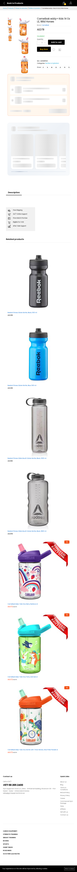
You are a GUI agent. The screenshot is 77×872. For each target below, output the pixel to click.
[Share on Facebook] (43, 67)
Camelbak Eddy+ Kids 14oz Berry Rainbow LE (23, 604)
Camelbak (45, 25)
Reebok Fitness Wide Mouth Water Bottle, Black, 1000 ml (27, 458)
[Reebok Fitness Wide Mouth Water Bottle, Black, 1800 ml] (38, 498)
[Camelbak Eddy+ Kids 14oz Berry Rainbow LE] (38, 571)
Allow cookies (69, 869)
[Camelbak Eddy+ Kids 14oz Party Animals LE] (38, 644)
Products (11, 8)
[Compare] (60, 50)
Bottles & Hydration (34, 8)
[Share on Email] (64, 67)
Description (14, 192)
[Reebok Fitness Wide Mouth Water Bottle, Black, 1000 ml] (38, 426)
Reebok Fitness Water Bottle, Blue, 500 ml (22, 385)
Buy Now (44, 49)
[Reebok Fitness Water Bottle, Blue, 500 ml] (38, 353)
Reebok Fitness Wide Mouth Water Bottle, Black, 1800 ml (27, 531)
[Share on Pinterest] (51, 67)
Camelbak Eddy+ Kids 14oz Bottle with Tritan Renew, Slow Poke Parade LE (33, 750)
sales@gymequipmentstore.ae (14, 793)
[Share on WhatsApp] (60, 67)
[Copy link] (69, 67)
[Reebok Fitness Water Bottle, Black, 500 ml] (38, 280)
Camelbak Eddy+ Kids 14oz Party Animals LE (23, 677)
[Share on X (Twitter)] (47, 67)
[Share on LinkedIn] (56, 67)
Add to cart (56, 42)
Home (5, 8)
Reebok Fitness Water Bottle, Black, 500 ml (22, 313)
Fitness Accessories (21, 8)
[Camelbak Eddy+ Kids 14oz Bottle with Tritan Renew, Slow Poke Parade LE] (38, 717)
